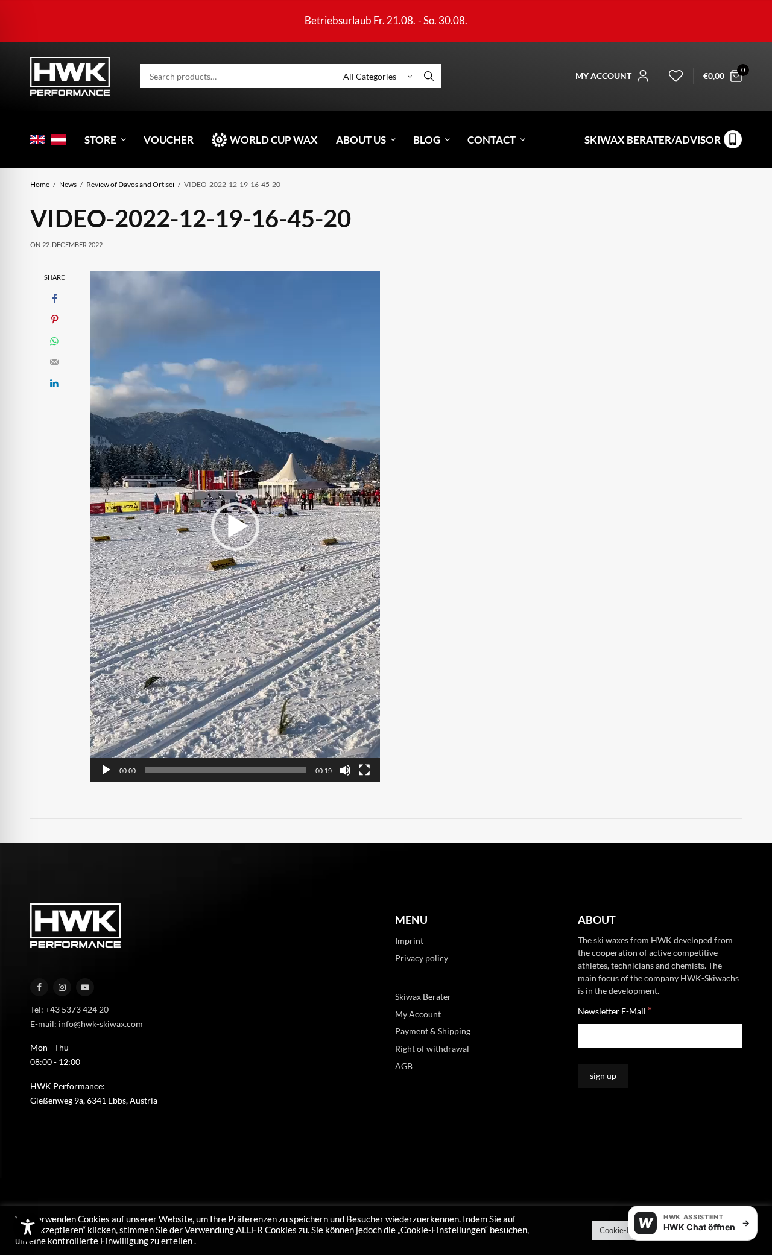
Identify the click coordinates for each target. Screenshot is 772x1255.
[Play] (106, 770)
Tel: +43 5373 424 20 (69, 1009)
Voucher (169, 139)
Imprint (409, 941)
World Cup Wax (274, 139)
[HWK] (70, 76)
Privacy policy (421, 958)
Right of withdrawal (432, 1049)
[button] (235, 526)
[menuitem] (37, 139)
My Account (418, 1014)
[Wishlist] (671, 76)
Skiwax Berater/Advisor (652, 139)
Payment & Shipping (432, 1031)
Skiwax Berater (423, 996)
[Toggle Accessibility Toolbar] (27, 1227)
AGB (404, 1066)
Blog (426, 139)
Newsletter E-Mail (615, 1011)
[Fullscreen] (364, 770)
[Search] (428, 76)
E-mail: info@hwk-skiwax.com (86, 1024)
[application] (235, 526)
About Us (361, 139)
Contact (491, 139)
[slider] (225, 770)
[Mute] (345, 770)
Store (100, 139)
